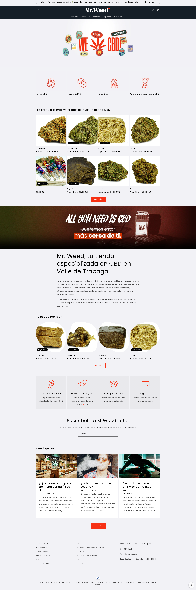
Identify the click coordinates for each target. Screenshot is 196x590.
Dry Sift (101, 148)
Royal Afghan (72, 189)
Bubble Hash (41, 355)
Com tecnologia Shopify (61, 582)
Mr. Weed (49, 582)
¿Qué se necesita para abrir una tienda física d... (55, 486)
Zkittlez (133, 189)
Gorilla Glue (40, 148)
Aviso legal (82, 564)
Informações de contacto (147, 582)
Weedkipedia (41, 548)
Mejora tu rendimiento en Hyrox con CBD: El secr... (138, 486)
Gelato (101, 189)
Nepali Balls (71, 355)
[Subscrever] (115, 434)
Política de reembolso (80, 582)
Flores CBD (41, 94)
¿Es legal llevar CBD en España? (97, 484)
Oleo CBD (103, 94)
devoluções (82, 552)
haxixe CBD (73, 94)
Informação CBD (43, 556)
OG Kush (133, 148)
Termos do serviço (115, 582)
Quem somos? (42, 552)
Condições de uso (85, 544)
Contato (81, 560)
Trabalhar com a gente (46, 560)
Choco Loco (103, 355)
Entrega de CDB (42, 564)
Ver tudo (98, 199)
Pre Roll (39, 189)
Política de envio (130, 582)
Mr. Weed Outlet (43, 544)
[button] (38, 9)
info (85, 404)
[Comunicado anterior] (36, 3)
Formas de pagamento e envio (90, 548)
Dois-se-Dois (72, 148)
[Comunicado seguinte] (159, 3)
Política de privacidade (87, 556)
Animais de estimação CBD (144, 94)
